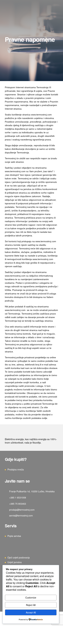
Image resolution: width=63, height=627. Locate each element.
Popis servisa (14, 536)
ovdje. (45, 418)
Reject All (31, 605)
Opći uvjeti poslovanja (18, 557)
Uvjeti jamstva (14, 562)
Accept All (31, 612)
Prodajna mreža (15, 469)
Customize (30, 597)
